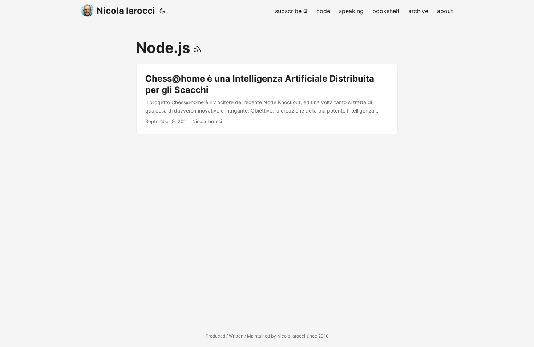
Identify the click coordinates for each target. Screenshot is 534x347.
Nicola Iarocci (126, 10)
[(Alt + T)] (162, 11)
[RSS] (197, 48)
